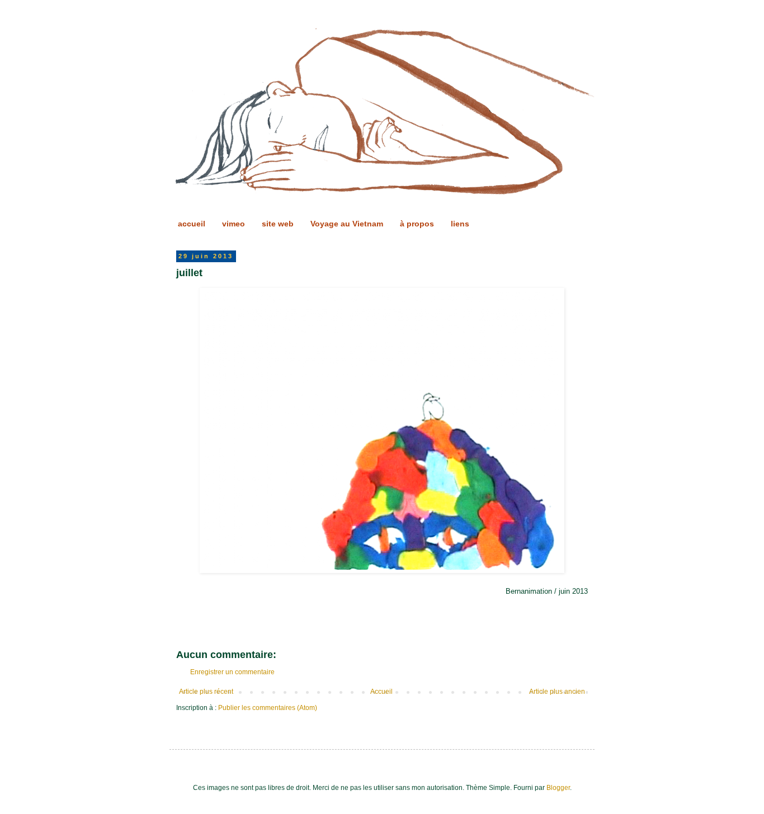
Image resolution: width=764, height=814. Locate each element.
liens (460, 223)
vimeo (233, 223)
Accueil (381, 691)
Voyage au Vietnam (346, 223)
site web (278, 223)
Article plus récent (206, 691)
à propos (417, 223)
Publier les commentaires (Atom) (267, 708)
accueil (191, 223)
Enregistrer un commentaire (232, 672)
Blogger (558, 788)
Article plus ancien (557, 691)
